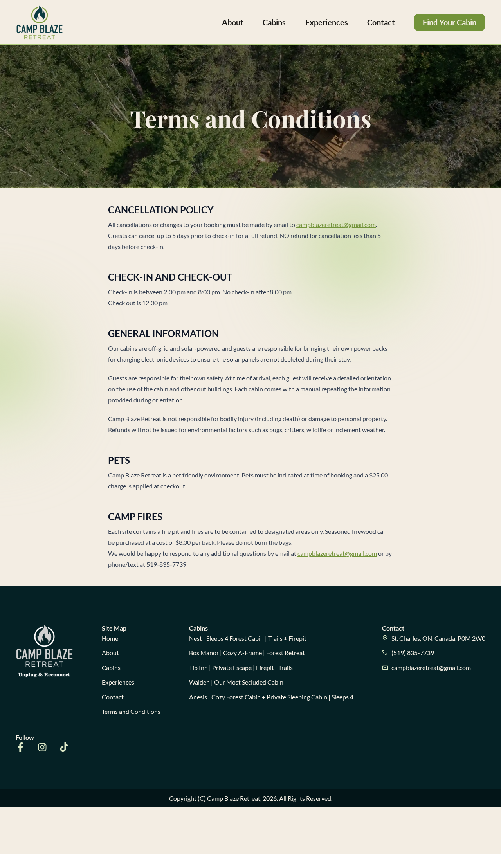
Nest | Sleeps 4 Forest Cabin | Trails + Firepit (247, 638)
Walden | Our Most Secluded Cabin (236, 682)
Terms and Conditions (131, 711)
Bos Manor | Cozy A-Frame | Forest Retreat (247, 652)
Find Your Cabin (449, 22)
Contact (381, 22)
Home (110, 638)
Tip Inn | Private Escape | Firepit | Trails (241, 667)
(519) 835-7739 (412, 652)
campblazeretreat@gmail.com (336, 224)
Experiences (326, 22)
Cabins (274, 22)
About (232, 22)
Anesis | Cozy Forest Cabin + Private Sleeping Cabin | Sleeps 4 (271, 697)
